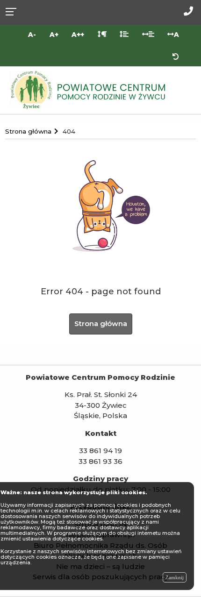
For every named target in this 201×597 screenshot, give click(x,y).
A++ (78, 34)
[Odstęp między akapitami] (101, 34)
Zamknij (174, 577)
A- (32, 34)
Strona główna (100, 323)
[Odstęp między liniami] (124, 34)
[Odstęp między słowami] (148, 34)
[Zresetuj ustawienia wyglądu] (176, 57)
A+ (54, 34)
